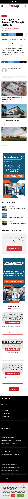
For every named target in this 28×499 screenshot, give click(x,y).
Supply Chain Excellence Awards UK (13, 377)
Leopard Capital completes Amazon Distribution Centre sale (11, 98)
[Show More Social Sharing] (25, 34)
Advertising (4, 431)
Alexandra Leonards (11, 28)
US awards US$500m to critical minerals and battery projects (16, 216)
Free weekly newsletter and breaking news (11, 440)
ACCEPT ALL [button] (20, 495)
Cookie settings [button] (6, 495)
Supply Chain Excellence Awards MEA (10, 470)
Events (3, 419)
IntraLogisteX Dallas (12, 352)
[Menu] (2, 6)
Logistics (4, 16)
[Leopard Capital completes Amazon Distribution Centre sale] (14, 88)
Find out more (12, 333)
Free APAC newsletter (6, 451)
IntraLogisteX (4, 478)
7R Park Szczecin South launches (10, 143)
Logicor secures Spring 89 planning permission (11, 121)
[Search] (25, 6)
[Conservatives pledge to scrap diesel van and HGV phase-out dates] (4, 208)
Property (3, 407)
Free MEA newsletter (6, 449)
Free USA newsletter (6, 446)
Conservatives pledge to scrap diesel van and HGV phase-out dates (17, 209)
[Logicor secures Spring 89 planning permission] (14, 111)
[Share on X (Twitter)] (12, 34)
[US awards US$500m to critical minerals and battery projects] (4, 215)
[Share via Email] (19, 34)
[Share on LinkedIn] (5, 34)
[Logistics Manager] (14, 6)
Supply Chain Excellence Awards (9, 464)
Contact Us (4, 434)
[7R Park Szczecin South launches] (14, 134)
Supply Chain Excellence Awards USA (10, 467)
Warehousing (4, 404)
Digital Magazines (5, 422)
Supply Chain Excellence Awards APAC (10, 473)
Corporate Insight (5, 416)
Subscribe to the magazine (7, 437)
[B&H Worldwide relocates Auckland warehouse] (4, 223)
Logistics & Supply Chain (7, 402)
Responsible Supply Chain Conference (10, 476)
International (4, 410)
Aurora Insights (5, 413)
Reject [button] (13, 495)
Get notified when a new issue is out (10, 454)
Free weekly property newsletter (9, 443)
